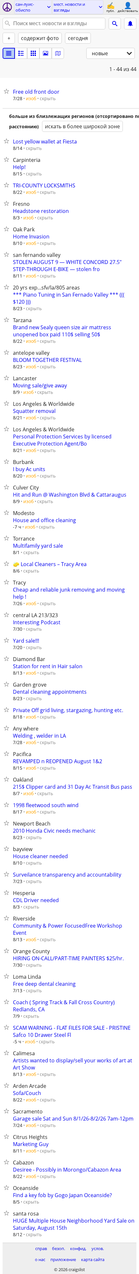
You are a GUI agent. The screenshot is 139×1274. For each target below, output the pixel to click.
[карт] (58, 53)
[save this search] (130, 23)
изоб (31, 98)
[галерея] (45, 53)
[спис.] (9, 53)
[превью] (21, 53)
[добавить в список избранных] (8, 91)
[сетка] (33, 53)
